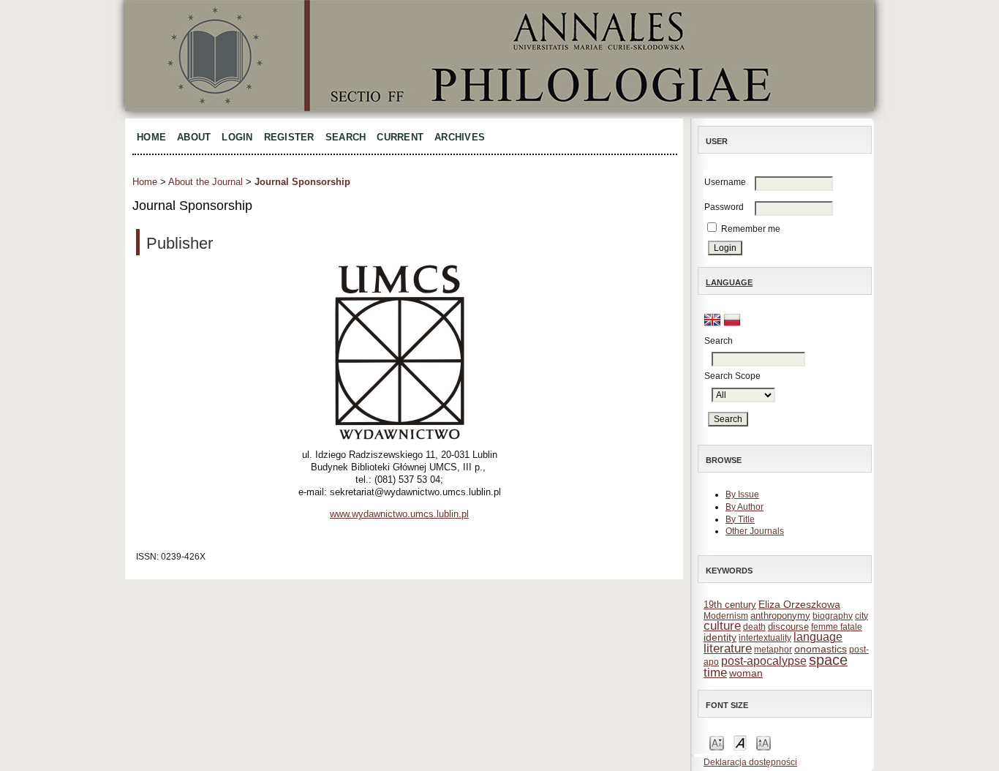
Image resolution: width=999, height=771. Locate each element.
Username (725, 182)
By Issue (742, 494)
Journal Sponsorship (302, 181)
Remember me (750, 229)
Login (237, 137)
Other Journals (754, 531)
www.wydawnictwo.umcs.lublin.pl (399, 513)
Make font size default (740, 742)
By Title (740, 519)
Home (151, 137)
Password (724, 207)
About (194, 137)
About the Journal (205, 181)
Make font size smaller (716, 742)
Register (289, 137)
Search (345, 137)
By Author (744, 507)
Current (400, 137)
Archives (459, 137)
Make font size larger (763, 742)
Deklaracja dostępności (750, 762)
